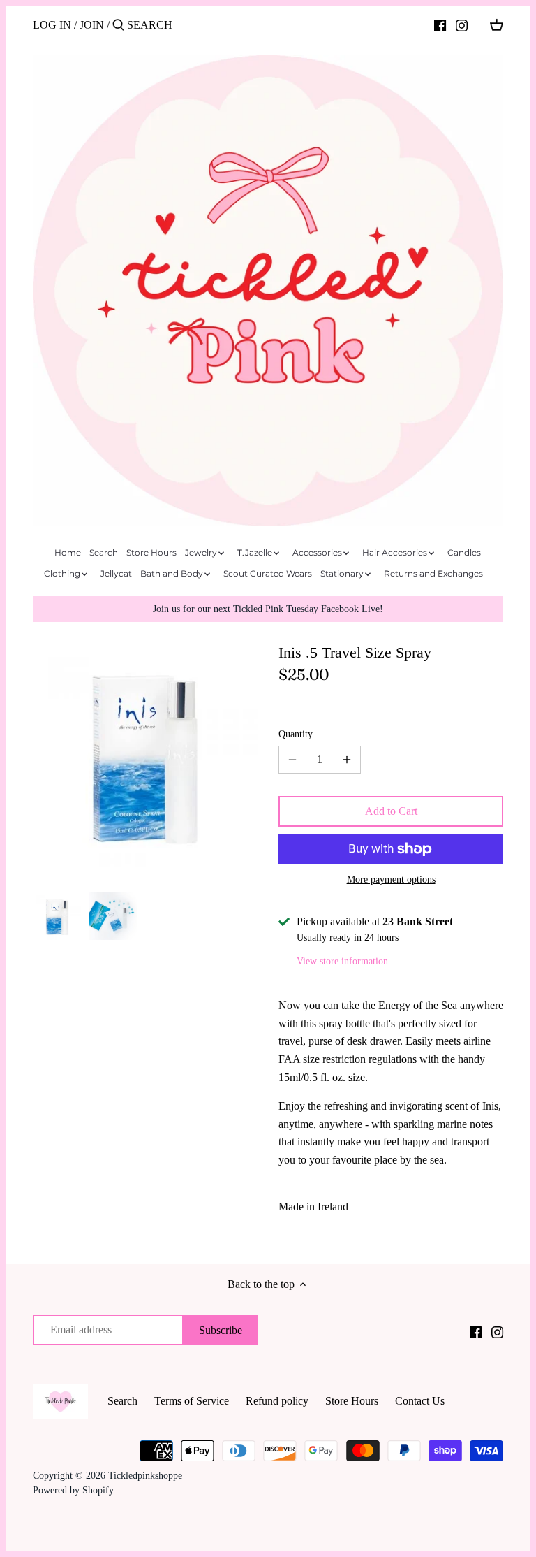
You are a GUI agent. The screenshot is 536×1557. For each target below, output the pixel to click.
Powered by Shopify (73, 1490)
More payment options (391, 879)
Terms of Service (191, 1401)
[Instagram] (462, 24)
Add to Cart (391, 811)
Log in (52, 25)
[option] (57, 916)
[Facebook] (440, 24)
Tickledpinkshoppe (145, 1475)
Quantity (295, 733)
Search (122, 1401)
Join (92, 25)
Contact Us (420, 1401)
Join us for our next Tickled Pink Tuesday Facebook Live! (268, 608)
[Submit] (118, 25)
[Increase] (347, 759)
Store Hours (351, 1401)
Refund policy (277, 1401)
